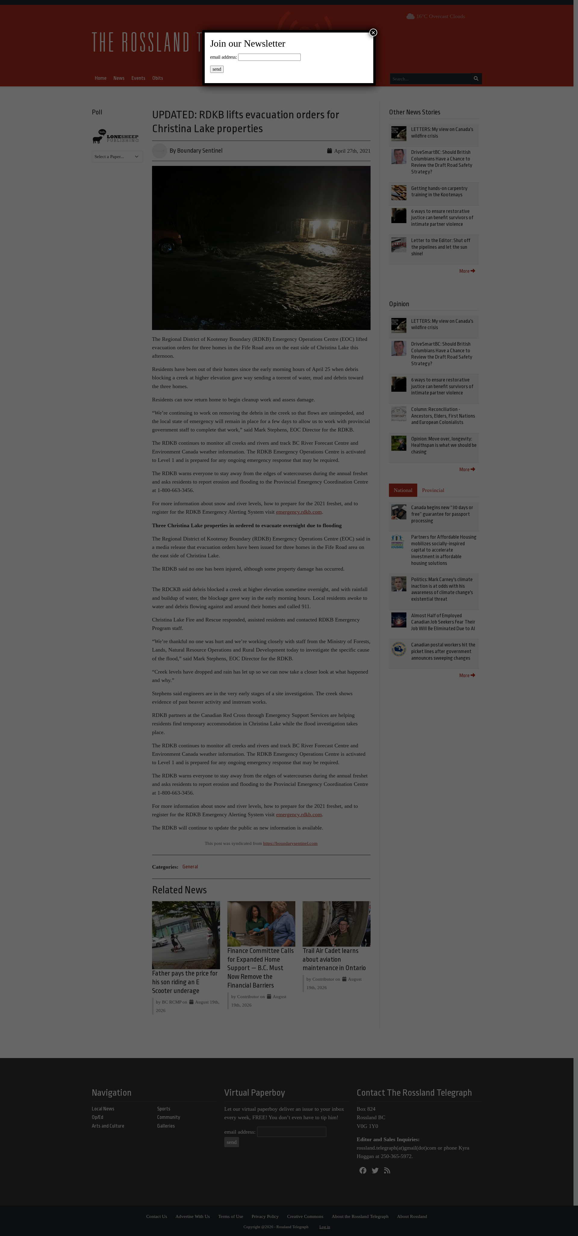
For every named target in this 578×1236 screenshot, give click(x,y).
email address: (223, 57)
